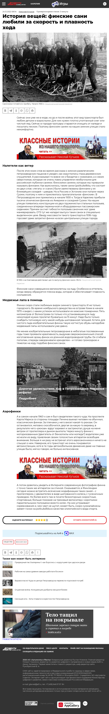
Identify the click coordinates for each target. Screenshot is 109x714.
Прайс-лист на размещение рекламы (86, 648)
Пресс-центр (51, 648)
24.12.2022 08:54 (9, 12)
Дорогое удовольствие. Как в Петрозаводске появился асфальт (61, 390)
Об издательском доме (33, 648)
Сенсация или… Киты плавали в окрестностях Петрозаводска (42, 599)
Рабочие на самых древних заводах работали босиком (39, 571)
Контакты (63, 648)
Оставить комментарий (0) (85, 520)
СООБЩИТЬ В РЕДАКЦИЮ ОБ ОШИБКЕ (38, 652)
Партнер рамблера (47, 703)
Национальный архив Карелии (58, 104)
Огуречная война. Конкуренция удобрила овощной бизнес (41, 590)
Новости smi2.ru (12, 639)
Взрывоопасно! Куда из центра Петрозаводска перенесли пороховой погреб (49, 581)
